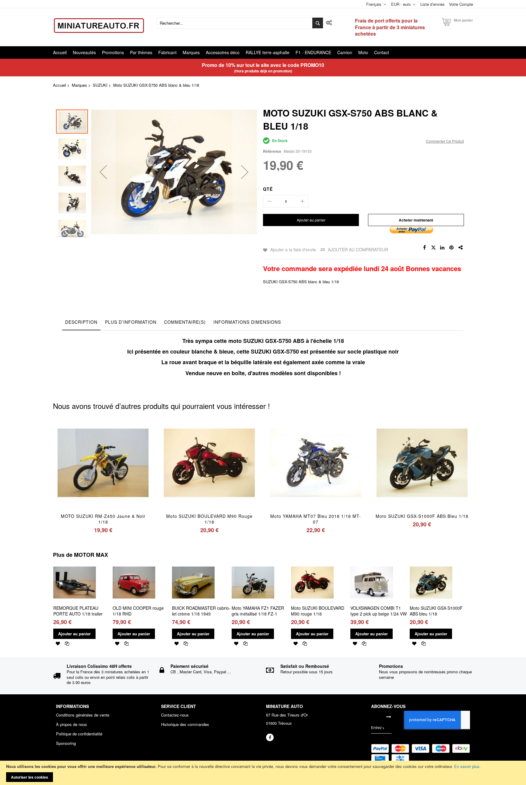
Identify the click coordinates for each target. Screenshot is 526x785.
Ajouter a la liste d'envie (293, 249)
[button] (103, 171)
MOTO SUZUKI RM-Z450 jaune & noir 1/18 (103, 519)
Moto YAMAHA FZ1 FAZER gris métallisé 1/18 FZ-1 (258, 611)
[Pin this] (452, 248)
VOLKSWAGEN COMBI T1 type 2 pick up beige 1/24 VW (378, 611)
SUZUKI (100, 85)
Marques (79, 85)
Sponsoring (66, 743)
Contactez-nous (175, 715)
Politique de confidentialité (79, 734)
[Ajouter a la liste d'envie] (103, 471)
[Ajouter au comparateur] (117, 471)
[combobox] (240, 23)
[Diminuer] (269, 201)
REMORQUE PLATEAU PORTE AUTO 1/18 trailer (78, 611)
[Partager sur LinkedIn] (443, 248)
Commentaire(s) (185, 322)
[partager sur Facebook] (424, 248)
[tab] (81, 323)
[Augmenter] (302, 201)
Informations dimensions (247, 322)
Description (81, 322)
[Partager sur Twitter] (433, 248)
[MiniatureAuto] (99, 25)
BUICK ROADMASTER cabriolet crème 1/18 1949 (201, 611)
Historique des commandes (185, 724)
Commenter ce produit (445, 141)
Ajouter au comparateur (358, 249)
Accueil (59, 85)
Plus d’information (130, 322)
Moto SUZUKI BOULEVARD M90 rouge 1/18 (209, 519)
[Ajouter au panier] (88, 471)
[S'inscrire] (388, 716)
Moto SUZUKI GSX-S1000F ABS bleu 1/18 (422, 516)
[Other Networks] (461, 248)
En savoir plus (466, 766)
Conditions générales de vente (82, 715)
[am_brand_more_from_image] (74, 564)
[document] (263, 773)
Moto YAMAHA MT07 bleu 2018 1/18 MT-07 (315, 519)
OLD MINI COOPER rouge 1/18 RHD (138, 611)
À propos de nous (71, 724)
